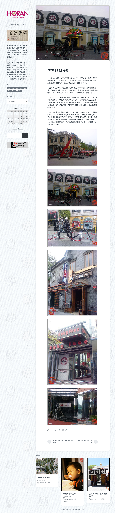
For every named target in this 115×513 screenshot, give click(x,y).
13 (8, 118)
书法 (9, 88)
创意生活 (41, 483)
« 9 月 (15, 129)
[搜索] (25, 135)
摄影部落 (64, 430)
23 (18, 121)
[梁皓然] (17, 14)
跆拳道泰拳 (19, 91)
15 (15, 118)
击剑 (17, 88)
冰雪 (13, 88)
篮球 (13, 91)
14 (12, 118)
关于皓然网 (14, 24)
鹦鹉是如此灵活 (43, 477)
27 (8, 124)
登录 (24, 24)
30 (18, 124)
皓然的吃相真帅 (69, 494)
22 (15, 121)
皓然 (9, 91)
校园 (25, 88)
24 (21, 121)
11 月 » (20, 129)
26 (26, 121)
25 (24, 121)
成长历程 (67, 499)
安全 (21, 88)
